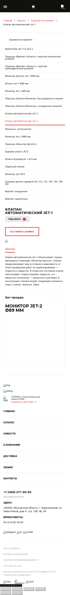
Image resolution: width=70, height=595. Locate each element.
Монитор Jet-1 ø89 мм (17, 91)
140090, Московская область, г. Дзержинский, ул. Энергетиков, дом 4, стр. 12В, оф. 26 (32, 509)
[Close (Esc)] (5, 589)
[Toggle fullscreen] (28, 589)
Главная (7, 20)
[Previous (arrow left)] (5, 593)
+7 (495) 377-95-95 (17, 492)
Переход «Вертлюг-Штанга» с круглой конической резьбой (33, 57)
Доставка (10, 456)
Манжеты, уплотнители (18, 129)
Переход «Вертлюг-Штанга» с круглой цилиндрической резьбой (26, 67)
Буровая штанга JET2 (16, 151)
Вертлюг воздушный (16, 191)
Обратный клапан (14, 166)
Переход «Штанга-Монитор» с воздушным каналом (33, 106)
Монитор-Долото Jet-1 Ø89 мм (22, 76)
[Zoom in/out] (40, 589)
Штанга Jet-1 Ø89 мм (16, 83)
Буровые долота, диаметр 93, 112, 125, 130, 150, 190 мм (34, 182)
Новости (9, 433)
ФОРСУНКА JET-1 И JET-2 (19, 49)
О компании (11, 444)
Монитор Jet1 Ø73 (15, 174)
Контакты (10, 478)
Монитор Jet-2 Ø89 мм (18, 136)
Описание (10, 249)
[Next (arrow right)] (17, 593)
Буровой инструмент (42, 20)
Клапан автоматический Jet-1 (21, 121)
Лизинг (8, 467)
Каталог (21, 20)
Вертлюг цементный (16, 198)
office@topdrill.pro (13, 496)
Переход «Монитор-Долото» (21, 144)
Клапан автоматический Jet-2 (21, 113)
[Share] (17, 589)
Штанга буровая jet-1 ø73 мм (21, 159)
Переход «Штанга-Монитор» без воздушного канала (34, 98)
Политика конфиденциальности (20, 560)
